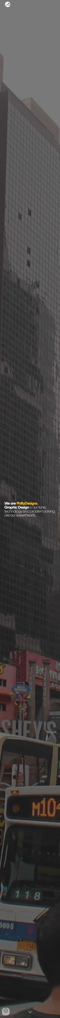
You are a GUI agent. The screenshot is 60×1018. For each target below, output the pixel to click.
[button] (30, 1012)
